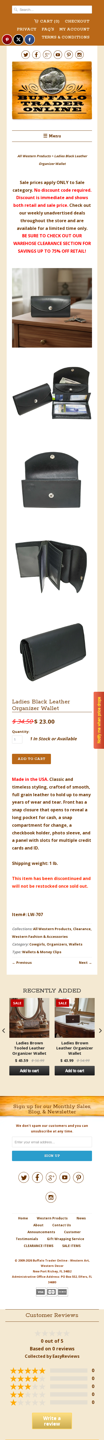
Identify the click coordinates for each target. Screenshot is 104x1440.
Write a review (52, 1421)
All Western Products (52, 928)
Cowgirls (37, 944)
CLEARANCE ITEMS (38, 1246)
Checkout (77, 21)
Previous (24, 962)
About (38, 1225)
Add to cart (29, 1071)
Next (83, 962)
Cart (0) (49, 21)
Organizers (57, 944)
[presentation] (3, 1031)
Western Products (52, 1218)
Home (23, 1218)
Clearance (82, 928)
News (81, 1218)
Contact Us (61, 1225)
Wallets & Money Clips (41, 951)
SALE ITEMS (71, 1246)
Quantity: (21, 731)
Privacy (26, 29)
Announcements (41, 1232)
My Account (74, 29)
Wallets (75, 944)
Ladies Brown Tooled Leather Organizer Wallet (29, 1048)
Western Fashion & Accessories (40, 936)
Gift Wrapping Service (65, 1239)
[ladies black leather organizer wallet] (52, 309)
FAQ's (48, 29)
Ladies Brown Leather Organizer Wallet (74, 1048)
